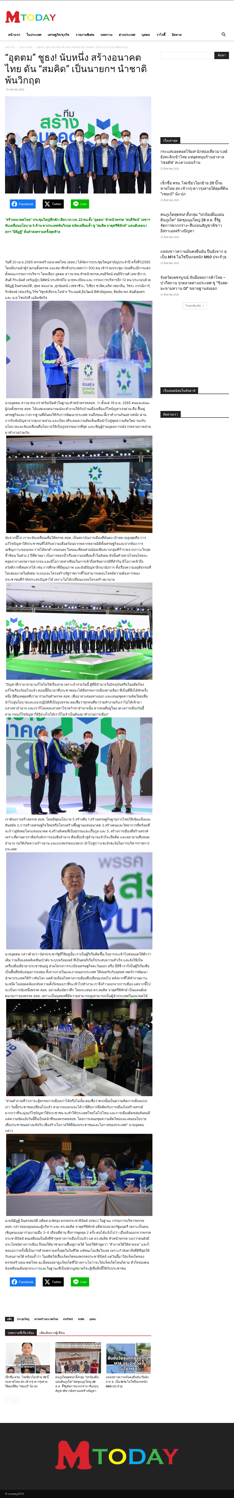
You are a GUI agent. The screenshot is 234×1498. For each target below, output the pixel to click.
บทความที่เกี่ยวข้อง (21, 1333)
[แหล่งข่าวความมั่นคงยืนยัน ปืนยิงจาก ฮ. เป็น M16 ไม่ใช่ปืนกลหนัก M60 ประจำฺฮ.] (128, 1357)
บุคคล (146, 34)
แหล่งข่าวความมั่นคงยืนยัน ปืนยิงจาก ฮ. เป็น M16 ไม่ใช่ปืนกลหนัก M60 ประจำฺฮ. (127, 1381)
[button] (223, 35)
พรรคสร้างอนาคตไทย (46, 1319)
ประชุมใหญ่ (23, 1319)
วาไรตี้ (160, 34)
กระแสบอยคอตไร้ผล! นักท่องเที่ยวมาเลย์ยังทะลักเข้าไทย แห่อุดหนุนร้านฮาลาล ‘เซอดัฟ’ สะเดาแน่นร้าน (193, 157)
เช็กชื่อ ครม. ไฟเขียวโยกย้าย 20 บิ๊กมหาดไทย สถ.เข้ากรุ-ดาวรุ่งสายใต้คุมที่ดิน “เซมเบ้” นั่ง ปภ (27, 1381)
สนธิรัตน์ (68, 1319)
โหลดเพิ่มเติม (193, 306)
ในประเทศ (34, 34)
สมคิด (81, 1319)
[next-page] (15, 1400)
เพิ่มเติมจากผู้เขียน (52, 1333)
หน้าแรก (14, 34)
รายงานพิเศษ (85, 34)
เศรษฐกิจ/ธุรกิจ (58, 34)
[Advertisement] (145, 17)
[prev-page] (8, 1400)
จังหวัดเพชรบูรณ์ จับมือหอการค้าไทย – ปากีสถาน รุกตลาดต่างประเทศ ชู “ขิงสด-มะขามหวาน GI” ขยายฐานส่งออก (194, 283)
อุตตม (92, 1319)
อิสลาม (177, 34)
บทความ (106, 34)
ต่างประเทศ (127, 34)
